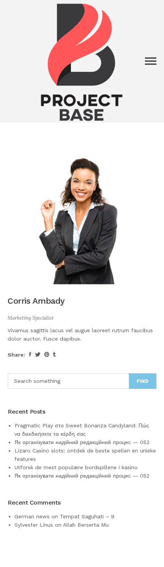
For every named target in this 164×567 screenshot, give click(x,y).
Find (143, 381)
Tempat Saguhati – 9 (87, 516)
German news (32, 516)
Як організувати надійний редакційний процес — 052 (82, 442)
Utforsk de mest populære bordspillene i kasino (76, 467)
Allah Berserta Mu (86, 525)
